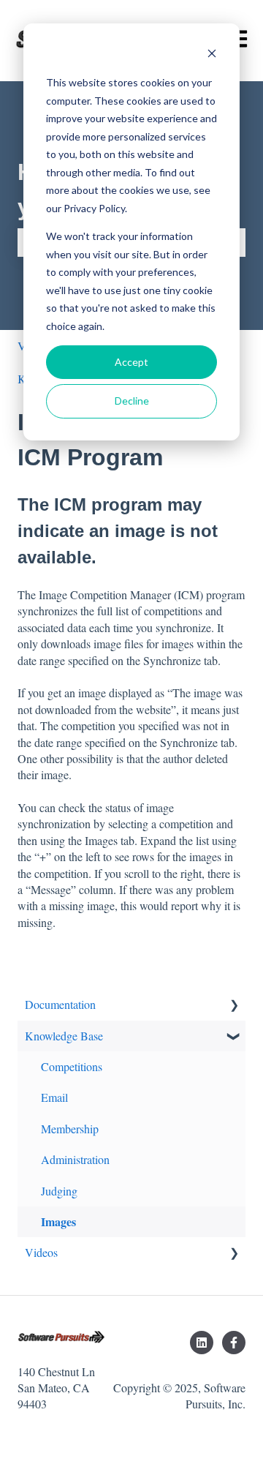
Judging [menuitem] (59, 1190)
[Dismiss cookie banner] (212, 55)
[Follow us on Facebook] (233, 1342)
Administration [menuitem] (75, 1159)
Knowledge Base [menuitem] (64, 1035)
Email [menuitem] (54, 1097)
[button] (233, 1006)
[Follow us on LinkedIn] (201, 1342)
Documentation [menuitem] (60, 1004)
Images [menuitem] (58, 1221)
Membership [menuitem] (70, 1128)
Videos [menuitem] (41, 1252)
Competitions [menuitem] (71, 1066)
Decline (132, 400)
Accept (131, 362)
